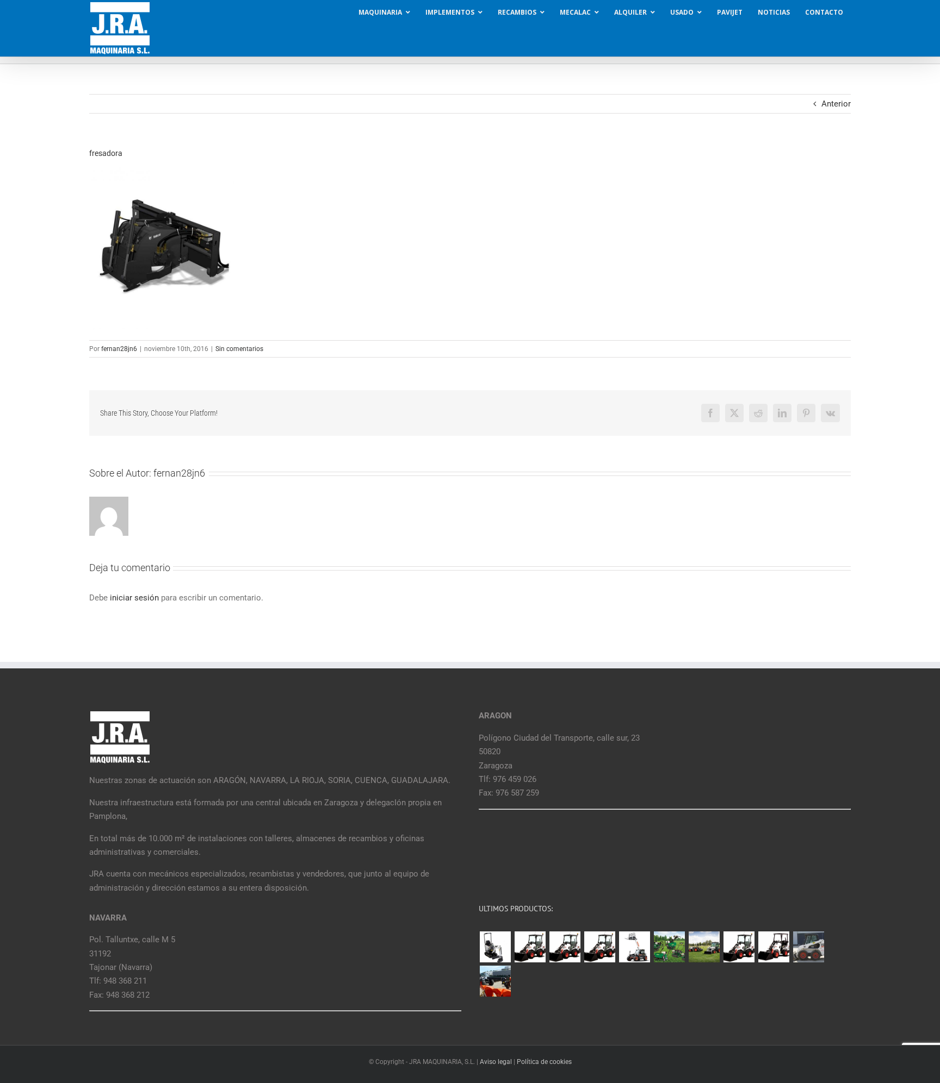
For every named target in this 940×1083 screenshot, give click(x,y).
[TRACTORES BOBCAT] (704, 947)
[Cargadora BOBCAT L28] (738, 947)
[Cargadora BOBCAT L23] (773, 947)
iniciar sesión (135, 598)
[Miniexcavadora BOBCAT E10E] (495, 947)
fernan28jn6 (119, 349)
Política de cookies (544, 1062)
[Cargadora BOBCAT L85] (564, 947)
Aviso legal (496, 1062)
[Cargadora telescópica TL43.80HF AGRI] (495, 981)
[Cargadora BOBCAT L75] (599, 947)
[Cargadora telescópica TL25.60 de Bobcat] (634, 947)
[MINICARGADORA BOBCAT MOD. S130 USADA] (808, 947)
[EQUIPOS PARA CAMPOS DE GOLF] (669, 947)
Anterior (836, 104)
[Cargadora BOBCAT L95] (530, 947)
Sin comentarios (239, 349)
